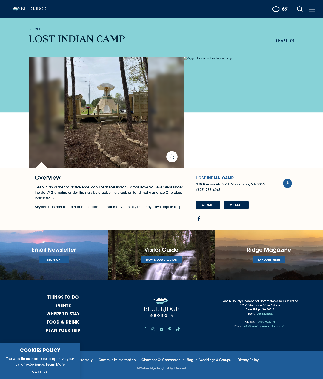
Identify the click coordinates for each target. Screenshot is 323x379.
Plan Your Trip (63, 330)
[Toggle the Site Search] (300, 9)
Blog (189, 360)
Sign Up (53, 260)
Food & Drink (63, 322)
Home (37, 29)
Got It (37, 371)
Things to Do (63, 297)
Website (208, 205)
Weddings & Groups (215, 360)
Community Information (117, 360)
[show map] (287, 183)
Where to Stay (63, 313)
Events (63, 305)
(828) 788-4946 (208, 190)
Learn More (55, 364)
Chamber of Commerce (160, 360)
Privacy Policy (248, 360)
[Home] (29, 9)
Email (238, 205)
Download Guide (161, 260)
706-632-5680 (265, 313)
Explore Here (269, 260)
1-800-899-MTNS (266, 322)
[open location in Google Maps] (239, 112)
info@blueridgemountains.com (264, 326)
